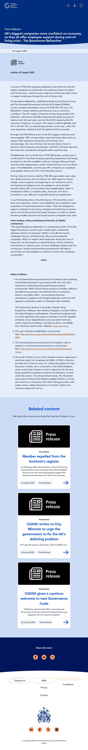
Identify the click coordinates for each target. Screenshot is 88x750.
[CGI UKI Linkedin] (31, 729)
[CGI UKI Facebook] (39, 729)
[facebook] (35, 657)
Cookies (44, 695)
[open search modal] (68, 5)
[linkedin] (44, 657)
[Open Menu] (81, 5)
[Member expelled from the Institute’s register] (66, 483)
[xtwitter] (52, 657)
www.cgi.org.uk (61, 326)
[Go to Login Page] (74, 5)
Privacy (44, 687)
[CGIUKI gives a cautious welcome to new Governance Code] (66, 622)
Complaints (68, 684)
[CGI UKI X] (48, 729)
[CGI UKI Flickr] (56, 729)
